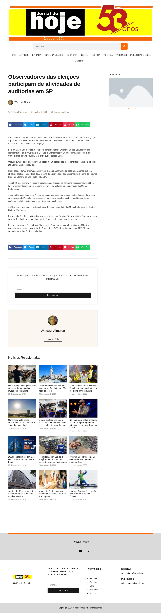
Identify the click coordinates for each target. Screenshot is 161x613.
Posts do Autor (52, 339)
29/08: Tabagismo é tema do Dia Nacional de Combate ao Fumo (21, 459)
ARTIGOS (24, 55)
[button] (15, 124)
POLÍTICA (108, 55)
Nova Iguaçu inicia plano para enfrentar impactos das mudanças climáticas (22, 388)
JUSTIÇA (96, 55)
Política (14, 112)
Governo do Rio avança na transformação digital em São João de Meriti (52, 388)
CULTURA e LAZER (54, 55)
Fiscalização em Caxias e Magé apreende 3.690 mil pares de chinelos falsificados (53, 459)
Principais (22, 112)
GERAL (84, 55)
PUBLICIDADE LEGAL (140, 55)
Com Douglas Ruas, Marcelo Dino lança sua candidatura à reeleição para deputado (83, 388)
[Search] (124, 46)
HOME (13, 55)
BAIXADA (36, 55)
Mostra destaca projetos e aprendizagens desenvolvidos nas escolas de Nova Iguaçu (53, 422)
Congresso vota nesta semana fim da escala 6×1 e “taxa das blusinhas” (21, 422)
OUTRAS (79, 61)
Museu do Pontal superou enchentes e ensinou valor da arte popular (52, 494)
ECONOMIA (72, 55)
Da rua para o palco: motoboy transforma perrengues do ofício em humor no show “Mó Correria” (83, 424)
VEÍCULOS (121, 55)
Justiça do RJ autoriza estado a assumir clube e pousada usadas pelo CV (22, 494)
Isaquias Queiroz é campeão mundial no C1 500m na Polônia (82, 494)
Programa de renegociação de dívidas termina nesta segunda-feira (82, 459)
